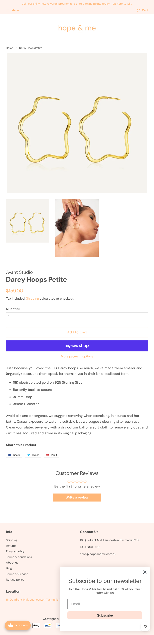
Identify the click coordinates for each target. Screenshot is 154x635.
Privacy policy (15, 551)
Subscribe (105, 615)
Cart (144, 10)
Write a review (77, 497)
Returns (11, 546)
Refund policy (15, 579)
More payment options (77, 356)
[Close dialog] (144, 572)
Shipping (32, 298)
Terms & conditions (19, 557)
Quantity (13, 309)
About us (12, 562)
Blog (9, 568)
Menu (15, 10)
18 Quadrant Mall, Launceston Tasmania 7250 (36, 599)
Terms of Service (17, 574)
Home (9, 48)
